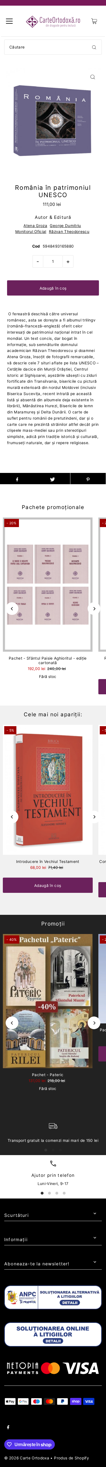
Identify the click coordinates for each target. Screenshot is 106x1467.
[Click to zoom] (92, 77)
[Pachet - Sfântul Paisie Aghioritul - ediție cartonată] (48, 584)
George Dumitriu (65, 225)
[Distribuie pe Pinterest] (88, 478)
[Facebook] (8, 1428)
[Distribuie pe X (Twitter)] (52, 478)
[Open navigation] (9, 21)
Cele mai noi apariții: (53, 714)
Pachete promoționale (53, 507)
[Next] (94, 608)
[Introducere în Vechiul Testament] (48, 790)
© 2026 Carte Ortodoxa (26, 1458)
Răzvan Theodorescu (69, 231)
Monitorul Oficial (30, 231)
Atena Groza (35, 225)
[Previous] (12, 608)
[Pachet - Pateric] (48, 1001)
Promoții (53, 923)
